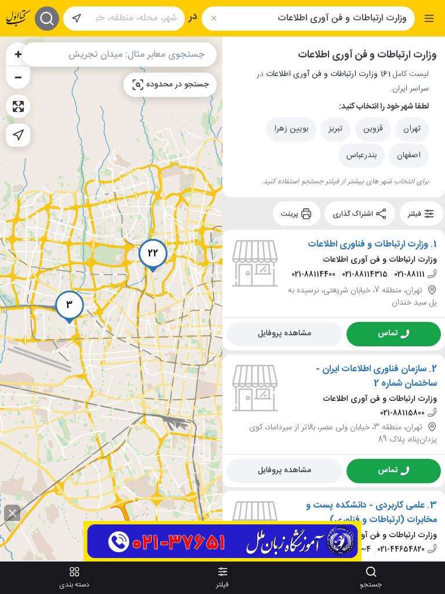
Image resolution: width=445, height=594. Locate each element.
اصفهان (409, 155)
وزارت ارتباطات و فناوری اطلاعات (368, 244)
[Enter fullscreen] (18, 106)
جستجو (371, 585)
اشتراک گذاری (354, 213)
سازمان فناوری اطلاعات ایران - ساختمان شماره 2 (376, 377)
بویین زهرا (291, 129)
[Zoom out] (18, 77)
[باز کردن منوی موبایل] (429, 18)
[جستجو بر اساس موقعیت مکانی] (76, 18)
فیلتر (415, 213)
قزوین (373, 129)
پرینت (290, 213)
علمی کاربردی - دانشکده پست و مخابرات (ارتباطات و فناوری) (371, 513)
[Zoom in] (18, 54)
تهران (412, 129)
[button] (69, 307)
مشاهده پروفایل (284, 334)
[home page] (18, 18)
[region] (111, 298)
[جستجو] (47, 18)
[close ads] (12, 513)
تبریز (335, 129)
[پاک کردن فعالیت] (213, 18)
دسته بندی (74, 585)
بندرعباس (361, 155)
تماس (387, 334)
